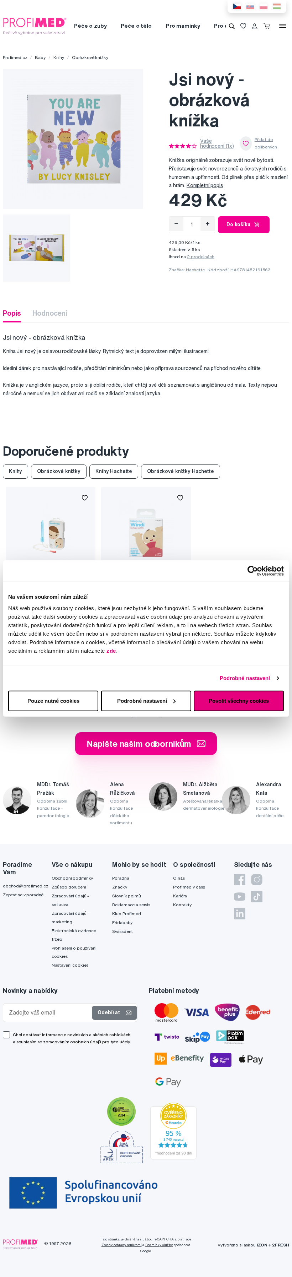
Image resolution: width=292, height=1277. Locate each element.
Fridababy (122, 922)
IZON (262, 1245)
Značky (119, 887)
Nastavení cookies (70, 965)
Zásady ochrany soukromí (121, 1244)
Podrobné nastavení (245, 678)
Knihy (58, 57)
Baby (40, 57)
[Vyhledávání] (232, 26)
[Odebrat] (176, 224)
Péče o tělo (136, 25)
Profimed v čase (189, 887)
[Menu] (283, 26)
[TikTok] (256, 896)
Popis (12, 313)
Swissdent (122, 931)
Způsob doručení (69, 887)
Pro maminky (183, 25)
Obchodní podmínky (72, 878)
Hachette (195, 269)
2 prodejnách (200, 256)
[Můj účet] (254, 26)
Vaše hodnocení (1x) (217, 143)
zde (111, 650)
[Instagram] (256, 879)
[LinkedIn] (239, 913)
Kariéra (180, 895)
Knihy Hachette (113, 471)
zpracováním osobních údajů (72, 1041)
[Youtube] (239, 896)
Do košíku (238, 224)
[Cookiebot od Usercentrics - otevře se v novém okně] (252, 571)
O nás (178, 878)
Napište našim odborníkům (139, 743)
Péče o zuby (90, 25)
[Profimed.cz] (35, 25)
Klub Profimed (126, 913)
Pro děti (224, 25)
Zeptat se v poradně (23, 894)
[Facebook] (239, 879)
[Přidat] (207, 224)
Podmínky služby (159, 1244)
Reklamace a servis (131, 904)
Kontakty (182, 904)
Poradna (120, 878)
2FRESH (280, 1245)
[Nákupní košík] (268, 26)
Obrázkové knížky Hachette (180, 471)
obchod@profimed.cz (25, 886)
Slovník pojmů (126, 895)
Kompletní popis (205, 185)
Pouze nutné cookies (53, 700)
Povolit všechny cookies (239, 700)
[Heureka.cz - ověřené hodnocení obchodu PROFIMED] (173, 1130)
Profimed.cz (15, 57)
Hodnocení (49, 313)
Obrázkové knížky (90, 57)
